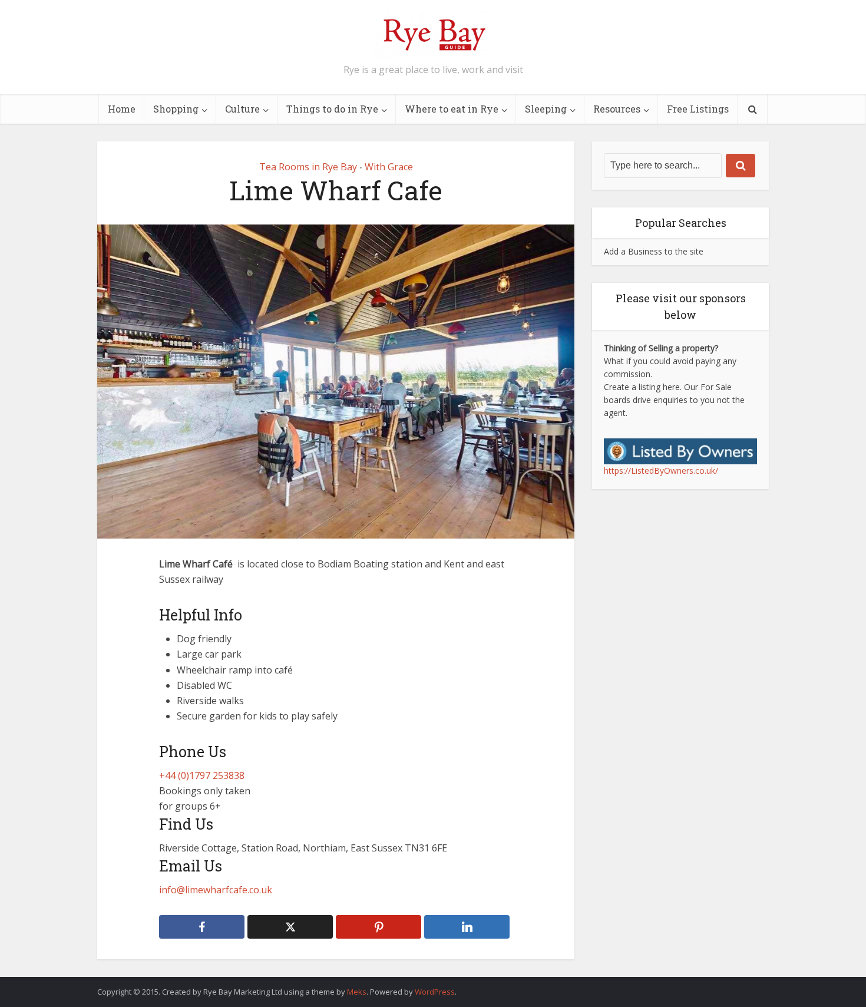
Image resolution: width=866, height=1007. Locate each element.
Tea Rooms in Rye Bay (308, 166)
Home (121, 109)
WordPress (435, 991)
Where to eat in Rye (451, 109)
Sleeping (546, 109)
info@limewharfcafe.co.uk (215, 889)
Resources (616, 109)
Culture (242, 109)
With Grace (389, 166)
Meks (356, 991)
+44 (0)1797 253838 (201, 775)
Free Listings (698, 109)
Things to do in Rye (332, 109)
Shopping (176, 109)
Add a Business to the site (653, 251)
